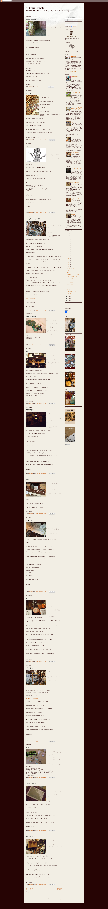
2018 (67, 235)
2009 (67, 253)
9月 (68, 264)
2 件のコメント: (43, 212)
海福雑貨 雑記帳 (35, 7)
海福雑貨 (74, 56)
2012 (67, 247)
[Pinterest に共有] (53, 87)
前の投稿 (59, 889)
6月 (68, 298)
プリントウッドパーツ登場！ (76, 199)
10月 (69, 262)
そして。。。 (29, 479)
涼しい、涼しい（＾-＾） (33, 19)
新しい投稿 (29, 889)
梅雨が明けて (29, 837)
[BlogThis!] (49, 87)
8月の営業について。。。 (33, 784)
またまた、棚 (29, 351)
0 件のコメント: (42, 86)
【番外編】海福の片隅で (76, 169)
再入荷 (28, 747)
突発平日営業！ (30, 410)
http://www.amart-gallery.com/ (32, 698)
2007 (67, 257)
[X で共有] (51, 87)
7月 (68, 296)
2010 (67, 251)
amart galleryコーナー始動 (33, 219)
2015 (67, 241)
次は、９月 (29, 93)
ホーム (45, 889)
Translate (74, 26)
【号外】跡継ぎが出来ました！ (76, 93)
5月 (68, 300)
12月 (69, 258)
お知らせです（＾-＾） (32, 668)
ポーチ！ (28, 598)
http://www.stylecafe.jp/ (30, 298)
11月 (69, 260)
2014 (67, 243)
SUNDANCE (29, 520)
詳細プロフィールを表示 (70, 71)
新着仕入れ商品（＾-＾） (33, 316)
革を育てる (73, 138)
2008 (67, 255)
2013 (67, 245)
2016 (67, 239)
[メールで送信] (48, 87)
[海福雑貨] (66, 312)
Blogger (60, 899)
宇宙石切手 (73, 122)
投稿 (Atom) (31, 892)
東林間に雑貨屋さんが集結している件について (76, 78)
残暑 (27, 146)
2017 (67, 237)
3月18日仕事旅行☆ (75, 152)
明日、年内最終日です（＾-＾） (76, 183)
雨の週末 (73, 214)
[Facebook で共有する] (52, 87)
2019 (67, 233)
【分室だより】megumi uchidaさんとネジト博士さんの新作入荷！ (76, 108)
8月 (68, 266)
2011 (67, 249)
